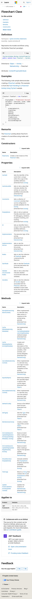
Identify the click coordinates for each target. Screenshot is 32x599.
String (25, 472)
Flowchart (12, 83)
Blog (25, 588)
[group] (16, 57)
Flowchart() (5, 156)
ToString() (5, 472)
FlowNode (18, 256)
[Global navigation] (2, 2)
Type (23, 413)
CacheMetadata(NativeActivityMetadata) (7, 344)
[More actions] (29, 6)
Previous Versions (16, 588)
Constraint (17, 201)
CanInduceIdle (6, 186)
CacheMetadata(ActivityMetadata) (7, 329)
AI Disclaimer (5, 588)
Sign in (28, 2)
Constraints (5, 199)
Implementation (7, 234)
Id (2, 225)
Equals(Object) (6, 377)
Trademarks (4, 596)
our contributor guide (13, 530)
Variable (17, 282)
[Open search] (24, 2)
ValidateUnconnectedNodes (6, 272)
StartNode (5, 263)
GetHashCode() (6, 403)
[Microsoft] (16, 2)
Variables (5, 280)
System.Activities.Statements (18, 39)
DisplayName (6, 212)
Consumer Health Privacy (8, 594)
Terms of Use (24, 594)
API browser (9, 6)
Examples (6, 22)
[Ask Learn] (20, 6)
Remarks (5, 24)
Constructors (6, 27)
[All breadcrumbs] (3, 6)
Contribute (4, 591)
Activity (19, 64)
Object (12, 64)
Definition (6, 20)
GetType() (5, 413)
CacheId (4, 175)
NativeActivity (14, 66)
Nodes (4, 254)
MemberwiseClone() (8, 422)
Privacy (12, 591)
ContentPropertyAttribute (17, 71)
